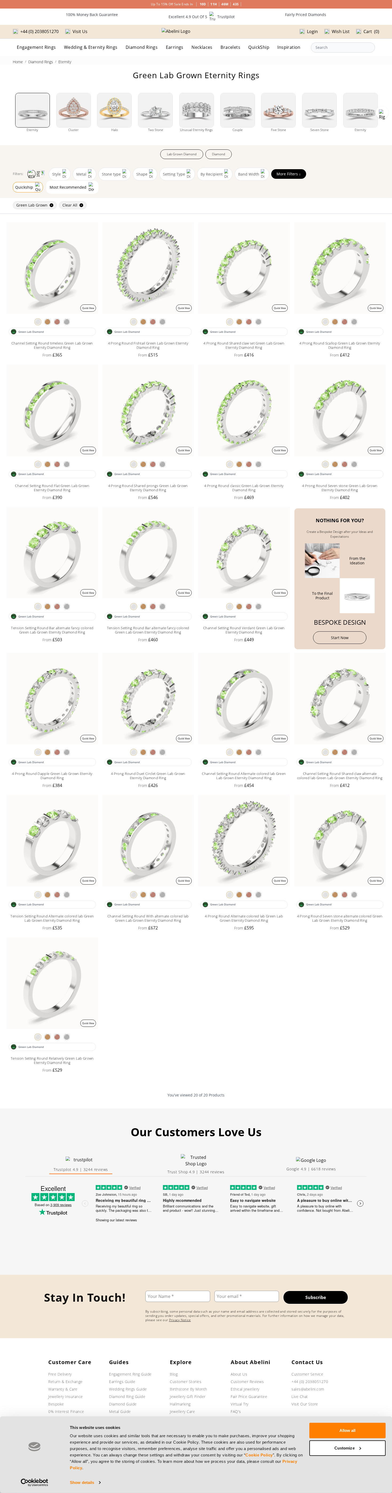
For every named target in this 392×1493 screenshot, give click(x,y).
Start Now (340, 637)
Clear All (69, 205)
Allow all (347, 1430)
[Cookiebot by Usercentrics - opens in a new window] (34, 1483)
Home (18, 61)
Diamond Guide (123, 1404)
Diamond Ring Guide (127, 1396)
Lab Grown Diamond (182, 154)
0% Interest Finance (66, 1411)
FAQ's (236, 1411)
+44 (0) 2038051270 (309, 1381)
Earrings (174, 47)
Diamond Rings (142, 47)
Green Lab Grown (31, 205)
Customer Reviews (247, 1381)
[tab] (80, 1164)
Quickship (24, 187)
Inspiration (288, 47)
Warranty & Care (63, 1389)
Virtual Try (240, 1404)
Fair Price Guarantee (249, 1396)
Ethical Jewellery (245, 1389)
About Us (239, 1374)
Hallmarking (180, 1404)
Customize (344, 1448)
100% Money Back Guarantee (92, 14)
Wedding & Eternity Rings (91, 47)
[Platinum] (66, 321)
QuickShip (258, 47)
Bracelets (230, 47)
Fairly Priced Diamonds (305, 14)
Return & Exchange (65, 1381)
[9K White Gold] (38, 321)
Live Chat (299, 1396)
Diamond (218, 154)
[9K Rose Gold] (57, 321)
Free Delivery (60, 1374)
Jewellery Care (182, 1411)
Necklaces (202, 47)
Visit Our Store (304, 1404)
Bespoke (56, 1404)
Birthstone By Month (188, 1389)
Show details (82, 1482)
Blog (174, 1374)
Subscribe (315, 1297)
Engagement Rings (36, 47)
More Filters (289, 173)
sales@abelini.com (307, 1389)
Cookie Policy (259, 1455)
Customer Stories (185, 1381)
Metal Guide (120, 1411)
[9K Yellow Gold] (47, 321)
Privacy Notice (180, 1320)
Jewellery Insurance (65, 1396)
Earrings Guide (122, 1381)
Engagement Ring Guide (130, 1374)
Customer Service (307, 1374)
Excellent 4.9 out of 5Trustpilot (202, 16)
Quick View (88, 308)
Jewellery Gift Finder (188, 1396)
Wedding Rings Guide (128, 1389)
